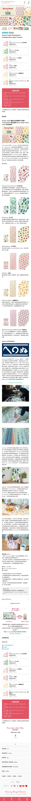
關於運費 (5, 647)
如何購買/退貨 (5, 637)
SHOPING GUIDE (9, 762)
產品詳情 (4, 116)
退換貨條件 (10, 645)
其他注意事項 (6, 648)
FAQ (5, 771)
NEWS (5, 757)
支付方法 (5, 645)
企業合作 (20, 776)
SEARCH (7, 753)
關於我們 (14, 776)
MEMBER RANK (10, 766)
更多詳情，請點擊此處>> (15, 633)
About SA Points (6, 599)
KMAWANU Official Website (15, 382)
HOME (5, 748)
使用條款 (9, 776)
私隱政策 (4, 776)
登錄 (10, 109)
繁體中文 (18, 782)
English (12, 782)
